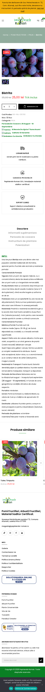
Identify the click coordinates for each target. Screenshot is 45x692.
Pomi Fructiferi (7, 600)
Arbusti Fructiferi (8, 604)
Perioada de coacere (22, 237)
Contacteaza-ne (9, 552)
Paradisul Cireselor (9, 619)
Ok (11, 688)
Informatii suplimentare (22, 232)
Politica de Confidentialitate (26, 688)
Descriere (22, 228)
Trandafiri (5, 615)
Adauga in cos (32, 107)
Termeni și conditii (9, 556)
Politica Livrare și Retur (11, 559)
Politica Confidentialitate (12, 563)
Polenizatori (22, 245)
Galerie (5, 548)
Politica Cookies (8, 571)
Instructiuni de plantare (23, 241)
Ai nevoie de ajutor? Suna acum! (26, 129)
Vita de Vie (6, 611)
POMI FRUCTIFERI (18, 35)
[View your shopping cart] (42, 20)
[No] (42, 684)
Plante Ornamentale (10, 607)
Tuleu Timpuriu (7, 480)
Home (5, 35)
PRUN (30, 35)
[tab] (22, 229)
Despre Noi (6, 567)
